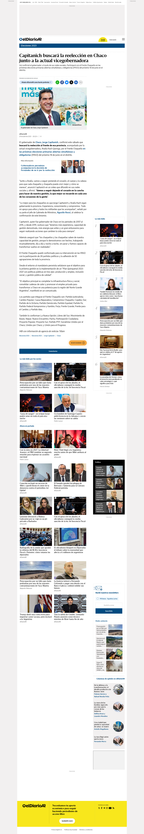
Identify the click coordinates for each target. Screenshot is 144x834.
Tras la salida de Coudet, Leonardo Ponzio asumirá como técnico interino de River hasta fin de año (69, 616)
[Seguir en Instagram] (107, 808)
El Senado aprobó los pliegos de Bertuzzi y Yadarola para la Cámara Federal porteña (69, 485)
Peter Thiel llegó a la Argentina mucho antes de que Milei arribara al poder (70, 452)
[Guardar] (81, 82)
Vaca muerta (47, 2)
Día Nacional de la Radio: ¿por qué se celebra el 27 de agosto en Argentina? (111, 352)
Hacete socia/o (103, 40)
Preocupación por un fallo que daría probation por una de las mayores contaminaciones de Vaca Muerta (35, 385)
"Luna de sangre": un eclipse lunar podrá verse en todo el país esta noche (110, 240)
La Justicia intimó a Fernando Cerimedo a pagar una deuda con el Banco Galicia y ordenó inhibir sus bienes (69, 584)
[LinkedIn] (76, 82)
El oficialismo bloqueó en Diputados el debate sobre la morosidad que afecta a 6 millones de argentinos (70, 550)
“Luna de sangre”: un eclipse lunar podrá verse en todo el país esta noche (35, 416)
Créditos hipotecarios (98, 2)
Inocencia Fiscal (54, 2)
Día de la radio (118, 2)
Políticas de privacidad (70, 830)
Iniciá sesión (112, 39)
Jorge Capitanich (50, 142)
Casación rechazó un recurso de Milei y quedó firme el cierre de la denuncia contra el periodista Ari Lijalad (34, 487)
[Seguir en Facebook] (101, 808)
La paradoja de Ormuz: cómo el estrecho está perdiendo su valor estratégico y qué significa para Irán (111, 380)
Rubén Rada (111, 2)
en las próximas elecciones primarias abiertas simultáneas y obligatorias (52, 151)
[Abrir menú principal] (123, 39)
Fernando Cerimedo (63, 2)
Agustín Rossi (64, 212)
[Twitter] (71, 82)
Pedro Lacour (58, 421)
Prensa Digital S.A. (56, 830)
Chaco (38, 142)
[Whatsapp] (57, 82)
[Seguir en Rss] (113, 808)
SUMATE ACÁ (67, 821)
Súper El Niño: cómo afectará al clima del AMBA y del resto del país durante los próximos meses (101, 666)
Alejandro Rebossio (26, 390)
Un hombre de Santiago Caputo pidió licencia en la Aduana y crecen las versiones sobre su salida (70, 416)
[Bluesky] (67, 82)
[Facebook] (62, 82)
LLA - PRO (34, 2)
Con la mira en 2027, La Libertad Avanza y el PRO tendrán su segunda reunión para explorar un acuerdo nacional (36, 453)
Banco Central (72, 2)
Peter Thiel (40, 2)
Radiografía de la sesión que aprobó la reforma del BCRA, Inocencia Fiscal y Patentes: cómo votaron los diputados (35, 551)
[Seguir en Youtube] (110, 808)
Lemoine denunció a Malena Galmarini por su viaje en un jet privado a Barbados (33, 518)
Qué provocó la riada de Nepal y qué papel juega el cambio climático (101, 642)
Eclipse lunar (89, 2)
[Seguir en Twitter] (99, 808)
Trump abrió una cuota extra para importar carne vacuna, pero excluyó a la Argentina (36, 616)
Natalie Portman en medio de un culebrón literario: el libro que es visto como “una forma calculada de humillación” (111, 295)
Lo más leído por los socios (30, 359)
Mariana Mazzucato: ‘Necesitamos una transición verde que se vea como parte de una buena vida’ (101, 654)
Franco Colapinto (81, 2)
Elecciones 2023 (28, 45)
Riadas (105, 2)
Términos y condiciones (86, 830)
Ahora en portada (27, 426)
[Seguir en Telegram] (104, 808)
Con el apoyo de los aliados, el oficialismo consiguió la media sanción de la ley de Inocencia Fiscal (70, 385)
